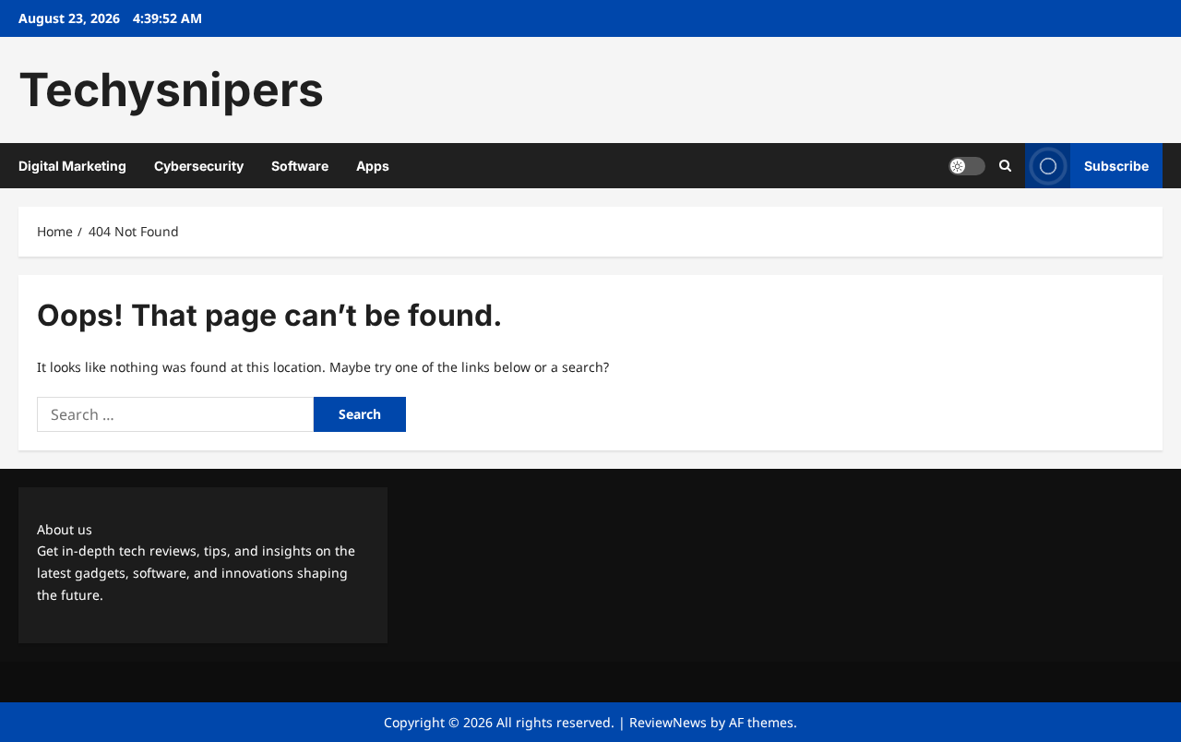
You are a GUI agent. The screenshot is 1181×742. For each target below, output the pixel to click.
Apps (372, 166)
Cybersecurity (199, 166)
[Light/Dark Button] (966, 166)
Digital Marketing (72, 166)
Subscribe (1116, 166)
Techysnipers (171, 89)
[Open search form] (1005, 166)
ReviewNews (668, 722)
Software (299, 166)
